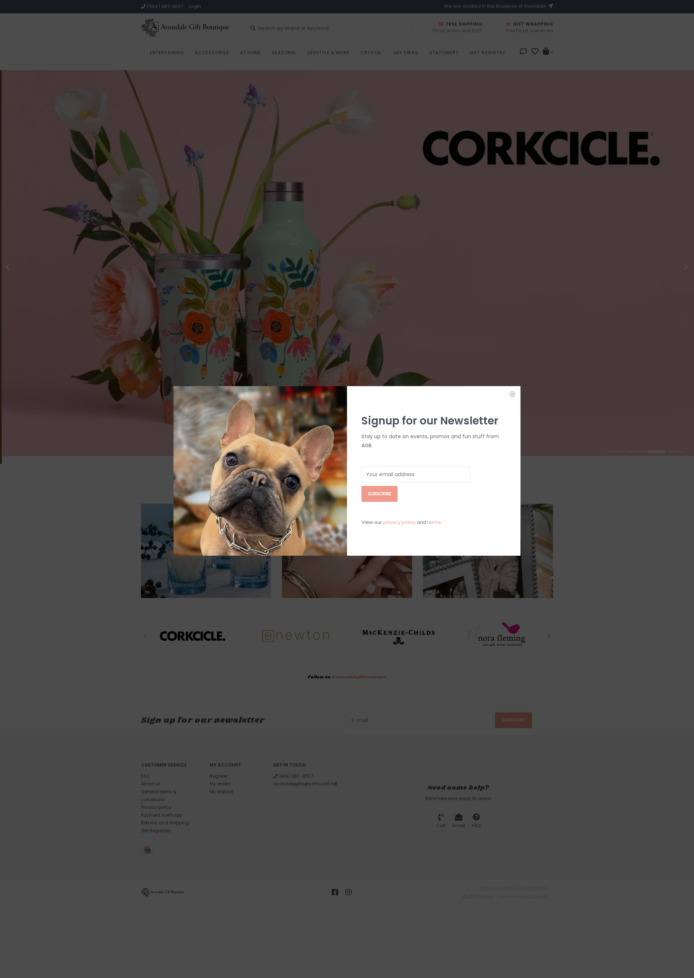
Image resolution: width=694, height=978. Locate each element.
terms (434, 522)
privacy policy (399, 522)
